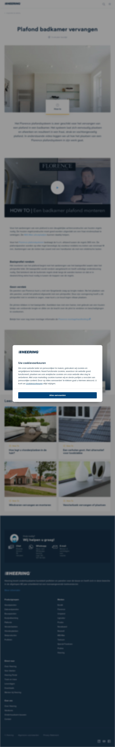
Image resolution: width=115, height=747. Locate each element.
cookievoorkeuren (34, 383)
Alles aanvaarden (57, 395)
